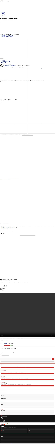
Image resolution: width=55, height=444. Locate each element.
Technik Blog (1, 0)
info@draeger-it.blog (4, 421)
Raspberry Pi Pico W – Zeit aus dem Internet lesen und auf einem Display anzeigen (9, 227)
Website (0, 355)
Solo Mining (2, 15)
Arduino (3, 13)
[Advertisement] (27, 6)
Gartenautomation (3, 12)
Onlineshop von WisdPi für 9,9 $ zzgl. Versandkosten (10, 65)
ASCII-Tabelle (2, 404)
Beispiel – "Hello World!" (3, 62)
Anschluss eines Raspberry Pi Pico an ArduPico (5, 61)
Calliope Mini (3, 14)
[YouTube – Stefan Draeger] (10, 345)
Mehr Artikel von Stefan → (6, 345)
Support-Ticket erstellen (27, 367)
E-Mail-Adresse (1, 354)
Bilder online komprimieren (3, 398)
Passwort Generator (2, 395)
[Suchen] (53, 359)
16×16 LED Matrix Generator (3, 413)
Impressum (2, 436)
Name (0, 353)
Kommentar (1, 352)
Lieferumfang (3, 60)
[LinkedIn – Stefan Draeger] (11, 345)
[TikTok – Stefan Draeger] (12, 345)
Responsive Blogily (11, 443)
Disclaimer (2, 439)
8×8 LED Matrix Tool (3, 410)
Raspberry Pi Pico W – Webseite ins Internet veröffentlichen (7, 35)
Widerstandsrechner (2, 407)
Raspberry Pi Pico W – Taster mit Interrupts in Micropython (7, 36)
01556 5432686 (4, 420)
